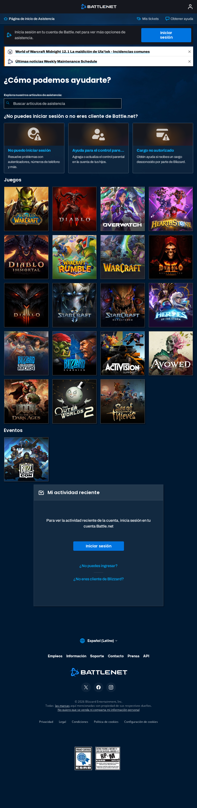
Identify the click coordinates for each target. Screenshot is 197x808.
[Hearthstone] (170, 208)
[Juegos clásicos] (74, 353)
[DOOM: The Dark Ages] (26, 401)
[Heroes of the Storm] (170, 305)
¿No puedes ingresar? (98, 566)
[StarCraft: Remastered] (122, 305)
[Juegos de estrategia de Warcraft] (122, 257)
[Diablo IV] (74, 208)
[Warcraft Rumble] (74, 257)
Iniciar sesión (166, 35)
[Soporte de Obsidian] (170, 353)
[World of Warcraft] (26, 208)
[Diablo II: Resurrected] (170, 257)
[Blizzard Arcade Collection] (26, 353)
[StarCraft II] (74, 305)
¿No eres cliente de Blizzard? (98, 579)
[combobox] (63, 103)
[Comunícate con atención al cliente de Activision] (122, 353)
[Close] (189, 51)
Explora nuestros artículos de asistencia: (33, 95)
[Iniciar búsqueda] (8, 103)
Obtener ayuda (181, 19)
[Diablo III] (26, 305)
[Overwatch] (122, 208)
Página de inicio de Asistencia (31, 19)
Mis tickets (150, 19)
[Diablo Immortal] (26, 257)
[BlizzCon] (26, 459)
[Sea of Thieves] (122, 401)
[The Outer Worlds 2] (74, 401)
